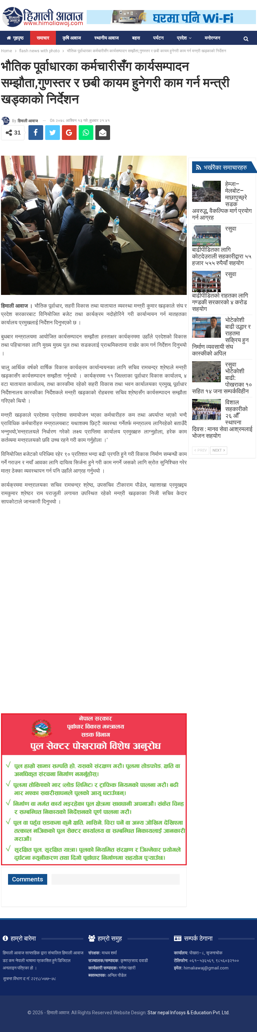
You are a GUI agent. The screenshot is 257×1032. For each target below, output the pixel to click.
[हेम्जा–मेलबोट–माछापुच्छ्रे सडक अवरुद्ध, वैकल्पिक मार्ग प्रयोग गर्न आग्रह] (206, 191)
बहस (136, 38)
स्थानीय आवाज (106, 38)
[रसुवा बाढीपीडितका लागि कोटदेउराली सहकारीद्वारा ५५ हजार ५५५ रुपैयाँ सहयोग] (206, 236)
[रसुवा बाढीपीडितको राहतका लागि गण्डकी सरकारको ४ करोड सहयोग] (206, 281)
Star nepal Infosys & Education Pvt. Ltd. (189, 1012)
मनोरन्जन (212, 38)
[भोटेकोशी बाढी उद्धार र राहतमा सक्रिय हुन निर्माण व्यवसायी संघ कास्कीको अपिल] (206, 327)
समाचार (43, 38)
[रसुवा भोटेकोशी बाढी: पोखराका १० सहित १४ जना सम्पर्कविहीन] (206, 372)
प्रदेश (182, 38)
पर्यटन (158, 38)
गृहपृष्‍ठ (18, 38)
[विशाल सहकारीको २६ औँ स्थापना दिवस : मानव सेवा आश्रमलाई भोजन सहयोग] (206, 409)
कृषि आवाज (72, 38)
